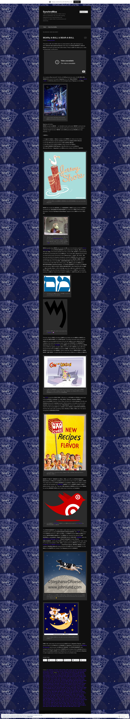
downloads (45, 683)
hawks (74, 687)
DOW (46, 397)
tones (44, 703)
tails (59, 702)
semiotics (67, 698)
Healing (84, 669)
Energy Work (76, 669)
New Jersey (83, 692)
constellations (63, 679)
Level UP (55, 690)
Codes (67, 669)
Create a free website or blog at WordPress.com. (55, 713)
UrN (76, 703)
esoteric (58, 684)
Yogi (51, 706)
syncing (82, 701)
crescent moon (57, 680)
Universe (72, 703)
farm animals (82, 684)
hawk (72, 687)
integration (58, 688)
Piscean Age (81, 695)
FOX (67, 686)
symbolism (53, 701)
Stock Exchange (80, 699)
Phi (74, 695)
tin (83, 702)
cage (59, 678)
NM (62, 694)
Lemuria (48, 690)
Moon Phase (75, 691)
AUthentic (74, 675)
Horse (44, 688)
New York (45, 694)
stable (59, 699)
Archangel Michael (75, 673)
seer (55, 698)
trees (49, 703)
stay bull (72, 699)
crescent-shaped (64, 680)
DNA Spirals (73, 682)
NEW (71, 692)
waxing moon (69, 705)
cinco (44, 679)
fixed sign (55, 686)
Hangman (63, 687)
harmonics (68, 687)
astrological (58, 675)
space (84, 698)
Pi (75, 695)
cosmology (69, 679)
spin (47, 699)
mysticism (62, 692)
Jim (65, 688)
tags (55, 702)
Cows (83, 679)
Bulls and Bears (51, 678)
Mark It (71, 690)
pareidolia (67, 695)
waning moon (57, 705)
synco (44, 702)
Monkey (61, 691)
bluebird (68, 676)
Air (76, 672)
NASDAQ (68, 692)
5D (47, 669)
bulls (47, 678)
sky (81, 698)
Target (64, 702)
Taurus (67, 702)
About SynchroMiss (52, 27)
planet (51, 697)
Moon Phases (82, 691)
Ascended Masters (47, 675)
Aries (81, 673)
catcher (66, 678)
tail (57, 702)
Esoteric (81, 669)
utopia (83, 703)
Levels (58, 690)
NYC (52, 695)
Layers (44, 690)
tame (61, 702)
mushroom (53, 692)
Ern (55, 684)
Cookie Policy (30, 716)
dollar (77, 682)
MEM (81, 690)
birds (53, 676)
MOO (64, 691)
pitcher (47, 697)
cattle (70, 678)
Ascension (56, 669)
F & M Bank (69, 684)
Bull (74, 676)
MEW (53, 691)
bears (84, 675)
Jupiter (78, 688)
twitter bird (61, 703)
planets (54, 697)
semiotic (65, 671)
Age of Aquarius (65, 672)
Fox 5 (69, 686)
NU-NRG (70, 694)
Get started (77, 1)
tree (47, 703)
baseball (78, 675)
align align (82, 672)
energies (84, 683)
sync (57, 701)
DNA (52, 682)
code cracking (54, 679)
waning (52, 705)
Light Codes (63, 690)
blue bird (59, 676)
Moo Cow (68, 691)
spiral (53, 699)
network (51, 539)
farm (78, 684)
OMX (54, 695)
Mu (50, 692)
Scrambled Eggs (46, 698)
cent (73, 678)
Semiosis (61, 671)
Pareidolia (52, 671)
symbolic (48, 701)
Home (44, 27)
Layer (84, 688)
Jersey (62, 688)
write (44, 706)
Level (51, 690)
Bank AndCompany (51, 544)
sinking (75, 698)
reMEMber (81, 697)
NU (67, 694)
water (61, 705)
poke (61, 697)
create (44, 680)
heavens (81, 687)
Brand (71, 676)
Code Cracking (62, 669)
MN (58, 691)
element (61, 683)
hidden (85, 687)
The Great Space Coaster (75, 702)
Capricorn (62, 678)
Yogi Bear (54, 706)
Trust (52, 703)
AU (71, 675)
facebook (74, 684)
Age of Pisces (72, 672)
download (81, 682)
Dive (44, 682)
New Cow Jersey (76, 692)
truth (54, 703)
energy (44, 684)
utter (44, 705)
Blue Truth (63, 676)
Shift (74, 671)
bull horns (77, 676)
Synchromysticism (82, 671)
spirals (56, 699)
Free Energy (73, 686)
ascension (54, 675)
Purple (72, 697)
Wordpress (83, 705)
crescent (52, 680)
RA (75, 697)
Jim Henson (74, 688)
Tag (47, 702)
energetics (79, 683)
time (82, 702)
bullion (81, 676)
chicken (82, 678)
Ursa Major (79, 703)
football (64, 686)
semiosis (58, 698)
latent (81, 688)
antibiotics (52, 673)
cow (73, 679)
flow (58, 686)
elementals (65, 683)
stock (75, 699)
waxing (64, 705)
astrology (64, 675)
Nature (47, 671)
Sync (76, 671)
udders (68, 703)
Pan (64, 695)
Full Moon (79, 686)
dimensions (83, 680)
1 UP (58, 672)
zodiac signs (70, 706)
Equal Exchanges (50, 684)
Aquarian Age (63, 673)
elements (71, 683)
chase (79, 678)
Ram (77, 697)
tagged (52, 702)
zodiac (61, 706)
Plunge (57, 697)
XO (49, 706)
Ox (59, 695)
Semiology (56, 671)
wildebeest (75, 705)
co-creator (48, 679)
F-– (78, 531)
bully (56, 678)
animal (44, 673)
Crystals (71, 669)
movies (47, 692)
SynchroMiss (50, 11)
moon (71, 691)
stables (63, 699)
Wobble (79, 705)
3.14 (60, 672)
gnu (53, 687)
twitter (57, 703)
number (74, 694)
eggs (58, 683)
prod (66, 697)
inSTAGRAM (48, 688)
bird (51, 676)
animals (48, 673)
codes (58, 679)
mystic (57, 692)
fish (49, 686)
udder (65, 703)
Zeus (58, 706)
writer (47, 706)
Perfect (71, 695)
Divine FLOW (48, 682)
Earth (53, 683)
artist (83, 673)
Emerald (75, 683)
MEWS (55, 691)
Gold (58, 687)
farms (44, 686)
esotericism (62, 684)
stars (68, 699)
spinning (50, 699)
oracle (57, 695)
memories (45, 691)
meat (78, 690)
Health (44, 671)
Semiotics (70, 671)
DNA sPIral (67, 682)
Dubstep (50, 683)
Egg (55, 683)
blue (56, 676)
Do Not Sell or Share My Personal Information (75, 713)
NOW (65, 694)
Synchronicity (46, 672)
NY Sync (48, 695)
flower (60, 686)
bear (82, 675)
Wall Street (47, 705)
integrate (54, 688)
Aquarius (69, 673)
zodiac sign (65, 706)
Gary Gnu (50, 687)
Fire (47, 686)
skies (79, 698)
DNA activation (57, 682)
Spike (44, 699)
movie (44, 692)
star (66, 699)
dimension (71, 680)
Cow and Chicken (78, 679)
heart (78, 687)
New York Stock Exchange (53, 694)
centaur (75, 678)
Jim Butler (69, 688)
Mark (69, 690)
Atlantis (68, 675)
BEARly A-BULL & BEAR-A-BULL (58, 37)
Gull (60, 687)
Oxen (61, 695)
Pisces (44, 697)
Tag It (49, 702)
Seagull (52, 698)
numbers (78, 694)
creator (47, 680)
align (78, 672)
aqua (59, 673)
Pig (77, 695)
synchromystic (62, 701)
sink (73, 698)
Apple (56, 673)
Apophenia (51, 669)
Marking (75, 690)
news (60, 694)
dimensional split (77, 680)
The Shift (51, 672)
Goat (55, 687)
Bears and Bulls (46, 676)
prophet (69, 697)
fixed (51, 686)
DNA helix (63, 682)
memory (49, 691)
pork (63, 697)
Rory (84, 697)
